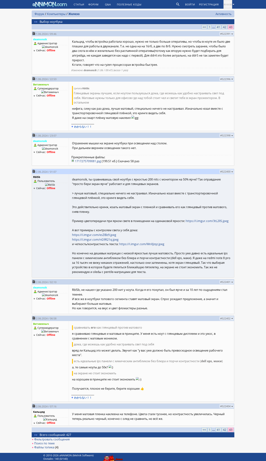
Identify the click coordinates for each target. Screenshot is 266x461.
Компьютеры (56, 14)
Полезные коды (129, 4)
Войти (190, 4)
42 (224, 27)
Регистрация (209, 4)
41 (218, 27)
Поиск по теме (44, 443)
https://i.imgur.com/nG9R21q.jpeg (95, 240)
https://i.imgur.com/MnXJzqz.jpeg (141, 244)
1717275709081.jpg (88, 161)
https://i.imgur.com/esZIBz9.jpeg (94, 235)
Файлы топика (44, 447)
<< (204, 27)
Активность (223, 14)
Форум (93, 4)
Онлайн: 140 (51, 458)
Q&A (108, 4)
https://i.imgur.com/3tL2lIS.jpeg (207, 221)
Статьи (79, 4)
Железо (74, 14)
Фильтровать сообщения (52, 439)
